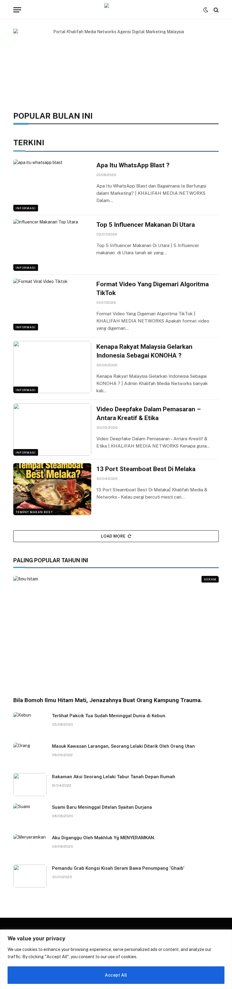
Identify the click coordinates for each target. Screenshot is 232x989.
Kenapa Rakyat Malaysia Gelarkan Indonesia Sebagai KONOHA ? (144, 351)
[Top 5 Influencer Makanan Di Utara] (52, 245)
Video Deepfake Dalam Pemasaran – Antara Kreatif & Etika (148, 414)
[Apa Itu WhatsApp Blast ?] (52, 185)
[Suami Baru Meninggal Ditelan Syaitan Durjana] (30, 815)
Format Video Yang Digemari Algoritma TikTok (152, 289)
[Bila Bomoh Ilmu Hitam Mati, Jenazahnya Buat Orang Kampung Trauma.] (116, 634)
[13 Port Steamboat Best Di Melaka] (52, 489)
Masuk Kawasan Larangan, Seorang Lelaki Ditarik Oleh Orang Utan (123, 746)
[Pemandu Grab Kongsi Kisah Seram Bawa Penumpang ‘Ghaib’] (30, 876)
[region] (116, 959)
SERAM (210, 579)
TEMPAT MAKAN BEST (34, 512)
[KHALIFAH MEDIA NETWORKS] (116, 10)
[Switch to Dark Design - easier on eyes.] (206, 10)
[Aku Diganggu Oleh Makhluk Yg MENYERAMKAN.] (30, 845)
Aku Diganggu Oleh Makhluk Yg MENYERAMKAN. (103, 837)
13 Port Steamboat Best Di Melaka (145, 469)
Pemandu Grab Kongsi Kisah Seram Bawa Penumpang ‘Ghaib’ (118, 868)
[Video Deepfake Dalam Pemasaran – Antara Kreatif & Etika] (52, 429)
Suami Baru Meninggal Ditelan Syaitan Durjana (102, 807)
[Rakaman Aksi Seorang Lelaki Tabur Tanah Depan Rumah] (30, 784)
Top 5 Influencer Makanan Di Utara (145, 224)
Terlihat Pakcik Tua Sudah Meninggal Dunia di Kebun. (109, 715)
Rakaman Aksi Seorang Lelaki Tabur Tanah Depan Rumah (113, 776)
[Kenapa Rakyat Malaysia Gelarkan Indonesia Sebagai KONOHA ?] (52, 367)
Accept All (116, 975)
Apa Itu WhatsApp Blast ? (132, 165)
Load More (113, 536)
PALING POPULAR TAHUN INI (50, 560)
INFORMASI (26, 208)
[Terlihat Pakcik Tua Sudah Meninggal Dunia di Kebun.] (30, 723)
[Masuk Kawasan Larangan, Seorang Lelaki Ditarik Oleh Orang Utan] (30, 754)
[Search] (215, 10)
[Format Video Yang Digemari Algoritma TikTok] (52, 304)
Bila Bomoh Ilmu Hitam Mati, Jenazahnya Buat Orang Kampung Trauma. (107, 700)
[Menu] (17, 10)
